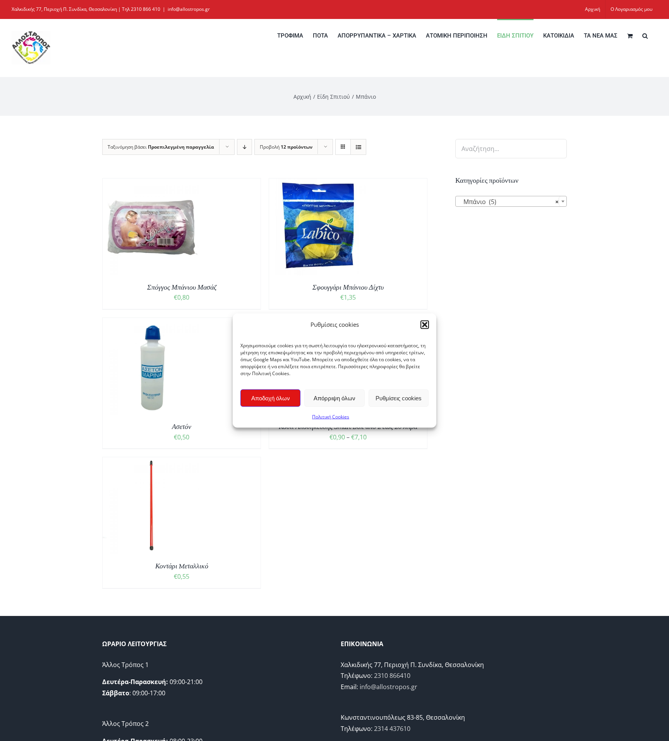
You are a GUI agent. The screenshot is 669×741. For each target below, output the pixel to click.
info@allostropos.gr (189, 9)
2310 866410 (392, 675)
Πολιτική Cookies (330, 416)
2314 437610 (392, 728)
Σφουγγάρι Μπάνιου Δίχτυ (348, 287)
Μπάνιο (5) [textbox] (509, 201)
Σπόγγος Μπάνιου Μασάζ (181, 287)
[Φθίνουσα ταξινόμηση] (244, 147)
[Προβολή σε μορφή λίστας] (358, 146)
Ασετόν (181, 426)
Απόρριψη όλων (334, 398)
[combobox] (511, 201)
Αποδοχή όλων (270, 398)
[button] (425, 324)
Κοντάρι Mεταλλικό (181, 566)
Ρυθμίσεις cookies (399, 398)
